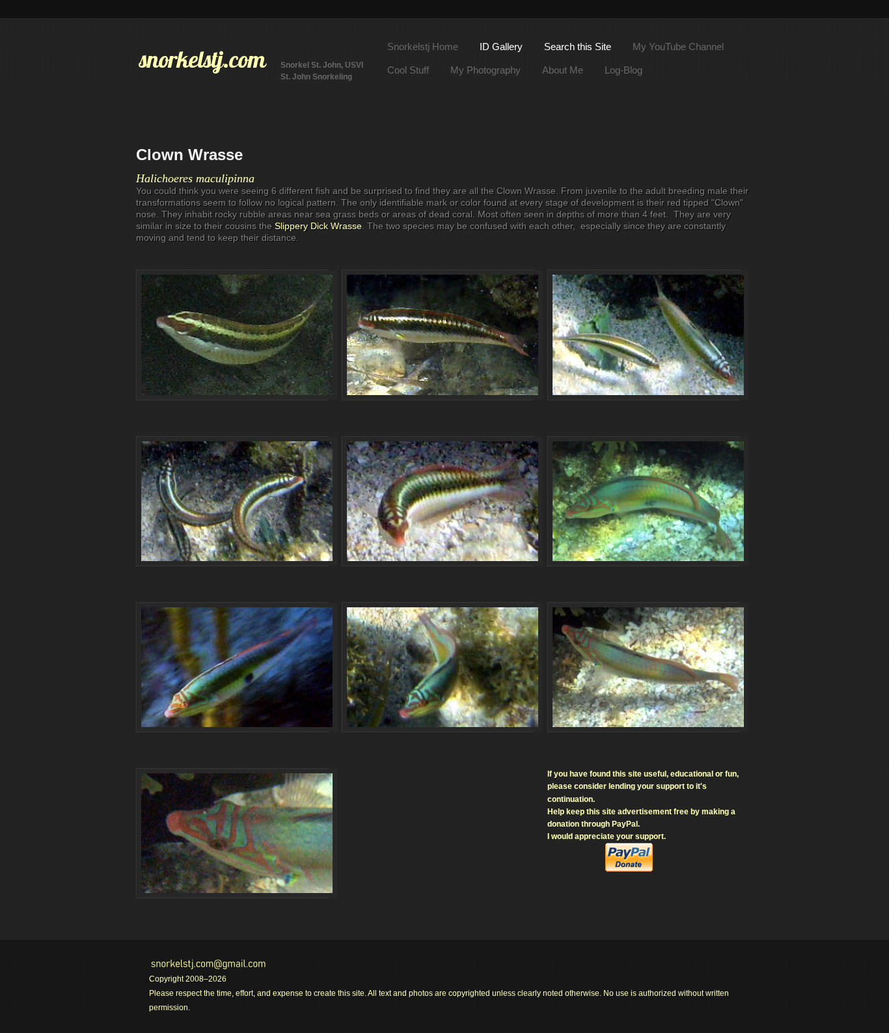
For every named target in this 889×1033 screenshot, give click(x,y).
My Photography (485, 70)
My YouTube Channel (678, 46)
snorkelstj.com (202, 59)
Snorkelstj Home (422, 46)
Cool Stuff (408, 70)
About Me (562, 70)
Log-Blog (623, 70)
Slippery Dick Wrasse (318, 226)
